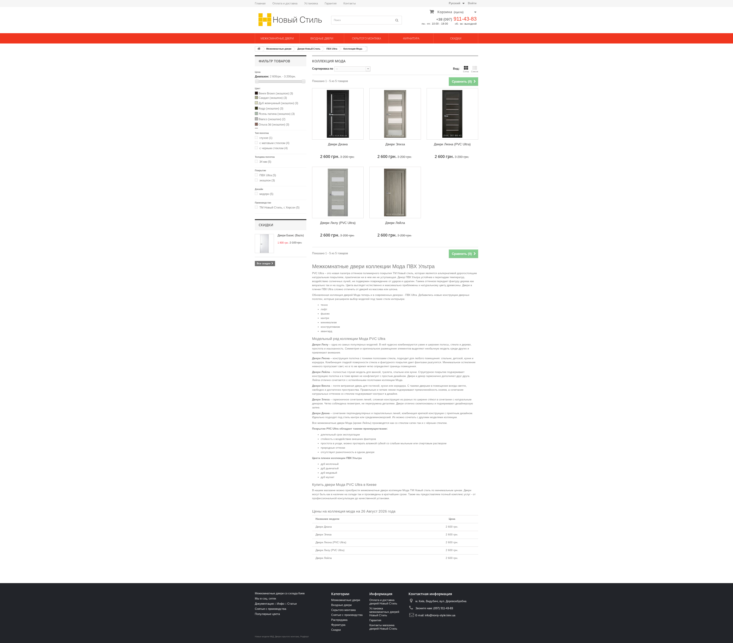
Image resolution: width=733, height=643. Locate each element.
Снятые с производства (270, 608)
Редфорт (304, 636)
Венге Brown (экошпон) (276, 93)
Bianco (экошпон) (272, 119)
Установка (311, 3)
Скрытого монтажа (366, 38)
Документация (264, 603)
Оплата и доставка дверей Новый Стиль (383, 601)
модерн (266, 194)
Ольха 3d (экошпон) (274, 124)
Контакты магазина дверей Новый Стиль (383, 627)
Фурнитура (411, 38)
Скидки (455, 38)
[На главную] (258, 49)
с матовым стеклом (274, 143)
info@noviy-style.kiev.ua (440, 615)
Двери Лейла (395, 223)
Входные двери (321, 38)
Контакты (349, 3)
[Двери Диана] (338, 114)
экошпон (267, 180)
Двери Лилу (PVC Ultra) (338, 223)
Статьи (292, 603)
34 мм (265, 161)
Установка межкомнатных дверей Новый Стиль (384, 612)
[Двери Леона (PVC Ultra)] (452, 114)
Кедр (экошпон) (271, 108)
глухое (265, 137)
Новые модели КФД (264, 636)
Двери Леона (321, 358)
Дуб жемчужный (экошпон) (278, 103)
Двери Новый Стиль (308, 48)
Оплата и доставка (284, 3)
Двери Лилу (320, 344)
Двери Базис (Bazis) (291, 235)
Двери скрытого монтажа (287, 636)
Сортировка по (322, 68)
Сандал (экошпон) (273, 97)
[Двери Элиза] (395, 114)
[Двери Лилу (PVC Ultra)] (338, 192)
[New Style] (290, 19)
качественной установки (374, 498)
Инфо (280, 603)
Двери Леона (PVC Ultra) (452, 144)
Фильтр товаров (274, 61)
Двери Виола (321, 385)
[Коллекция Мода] (257, 93)
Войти (472, 3)
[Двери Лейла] (395, 192)
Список (474, 71)
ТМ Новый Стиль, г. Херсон (279, 207)
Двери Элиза (395, 144)
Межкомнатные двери (277, 38)
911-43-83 (465, 19)
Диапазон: (262, 76)
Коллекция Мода (352, 48)
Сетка (466, 71)
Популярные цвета (267, 614)
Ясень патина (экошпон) (277, 113)
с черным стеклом (273, 148)
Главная (260, 3)
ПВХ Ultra (331, 48)
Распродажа (339, 619)
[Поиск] (397, 20)
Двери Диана (338, 144)
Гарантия (331, 3)
